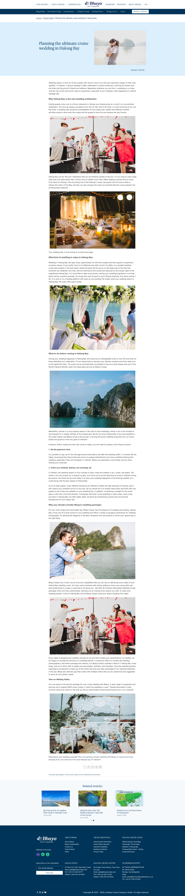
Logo (93, 4)
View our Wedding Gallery (59, 679)
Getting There (97, 11)
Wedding (121, 4)
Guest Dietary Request (101, 844)
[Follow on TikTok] (43, 892)
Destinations (68, 11)
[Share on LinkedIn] (100, 767)
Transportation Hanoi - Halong (132, 849)
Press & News (70, 849)
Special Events (79, 774)
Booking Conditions (100, 849)
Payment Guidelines (100, 847)
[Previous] (36, 800)
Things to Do (111, 11)
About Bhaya (135, 4)
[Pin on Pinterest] (96, 767)
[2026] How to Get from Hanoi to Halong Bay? (55, 811)
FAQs (67, 852)
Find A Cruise (58, 4)
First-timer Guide (54, 11)
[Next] (149, 800)
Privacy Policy (98, 852)
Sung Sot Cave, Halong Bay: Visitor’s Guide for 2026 (91, 811)
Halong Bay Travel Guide (130, 844)
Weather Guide (83, 11)
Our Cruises (42, 4)
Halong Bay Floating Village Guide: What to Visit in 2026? (128, 811)
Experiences (74, 4)
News (123, 11)
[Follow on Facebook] (37, 892)
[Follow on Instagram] (40, 892)
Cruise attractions (128, 852)
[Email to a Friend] (92, 767)
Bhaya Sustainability (72, 844)
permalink (97, 774)
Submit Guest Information (102, 842)
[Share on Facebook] (85, 767)
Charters (110, 4)
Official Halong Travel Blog (131, 842)
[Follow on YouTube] (45, 892)
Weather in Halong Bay (130, 847)
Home (38, 18)
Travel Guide (48, 18)
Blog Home (40, 11)
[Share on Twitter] (88, 767)
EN (146, 4)
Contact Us (69, 847)
